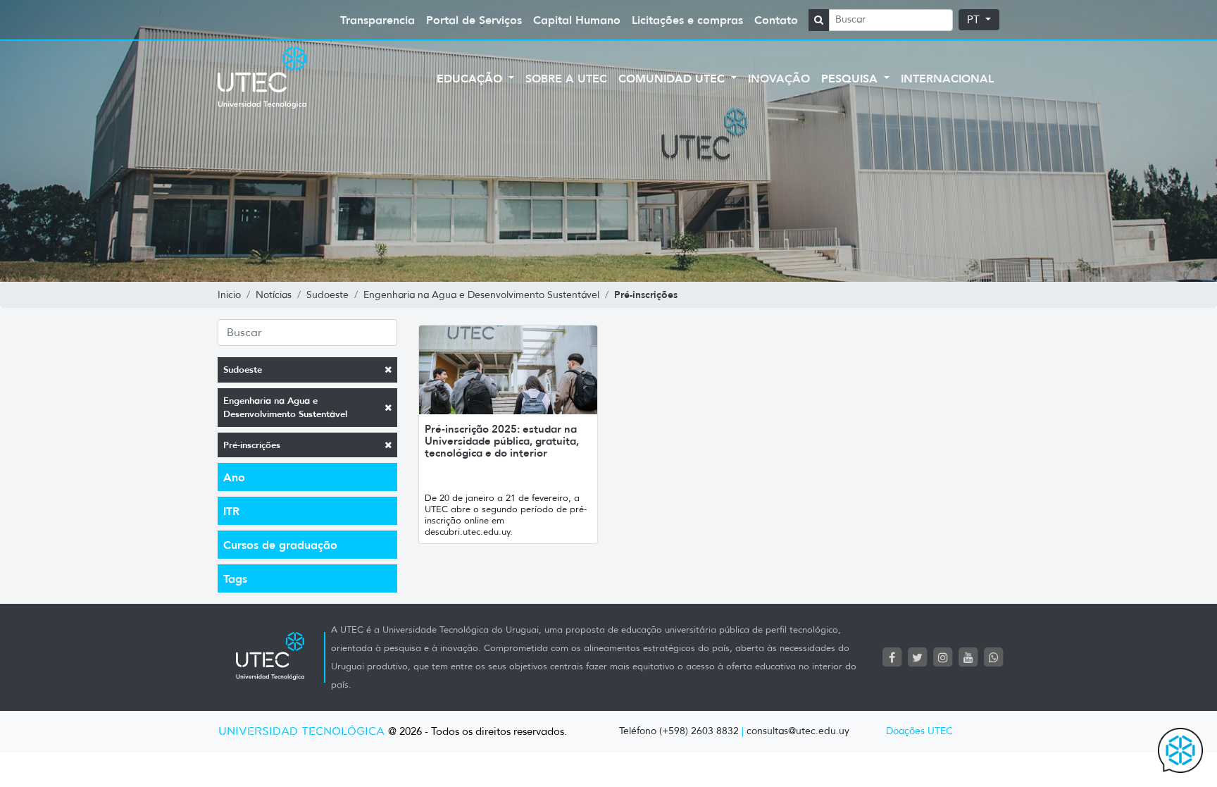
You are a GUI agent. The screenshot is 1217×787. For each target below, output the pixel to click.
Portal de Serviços (474, 20)
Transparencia (377, 20)
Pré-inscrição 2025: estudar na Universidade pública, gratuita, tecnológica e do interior (502, 440)
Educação (471, 78)
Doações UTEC (919, 731)
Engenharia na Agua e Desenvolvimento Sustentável (285, 408)
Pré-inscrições (251, 445)
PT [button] (974, 19)
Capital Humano (576, 20)
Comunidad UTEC (673, 78)
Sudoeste (242, 370)
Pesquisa (851, 78)
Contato (776, 20)
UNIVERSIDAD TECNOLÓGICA (301, 731)
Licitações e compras (687, 20)
